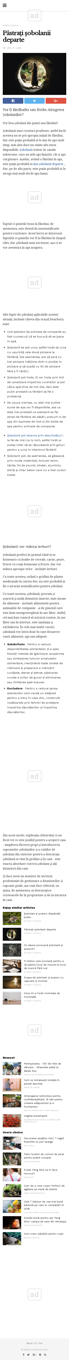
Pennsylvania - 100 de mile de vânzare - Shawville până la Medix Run (42, 1067)
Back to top (35, 1343)
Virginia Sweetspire (35, 1115)
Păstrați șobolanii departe (40, 929)
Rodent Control (10, 25)
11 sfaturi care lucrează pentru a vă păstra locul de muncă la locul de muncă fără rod (45, 965)
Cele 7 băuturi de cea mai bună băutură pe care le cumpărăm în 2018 (44, 1205)
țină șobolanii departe (48, 164)
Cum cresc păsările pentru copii (43, 1233)
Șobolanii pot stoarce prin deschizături (34, 435)
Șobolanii (26, 149)
